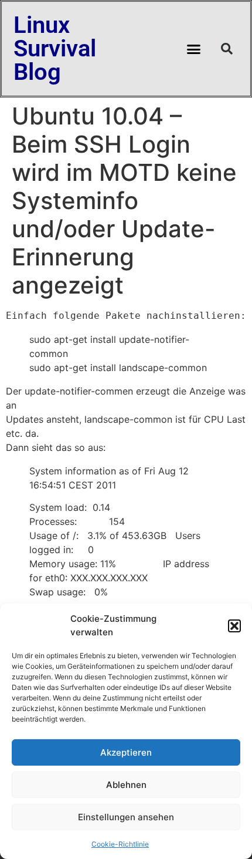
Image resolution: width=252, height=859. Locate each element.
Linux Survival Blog (54, 48)
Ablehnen (126, 784)
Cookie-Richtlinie (120, 844)
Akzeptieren (126, 752)
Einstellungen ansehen (126, 817)
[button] (234, 626)
